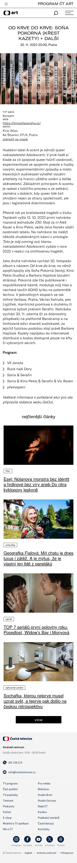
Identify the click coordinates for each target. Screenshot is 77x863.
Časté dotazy (46, 823)
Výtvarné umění (14, 687)
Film (8, 471)
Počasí (7, 812)
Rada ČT (43, 806)
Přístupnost (67, 852)
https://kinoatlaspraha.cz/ (22, 123)
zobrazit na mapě (15, 139)
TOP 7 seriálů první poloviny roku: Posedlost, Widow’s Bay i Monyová (36, 629)
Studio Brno (45, 795)
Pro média (44, 783)
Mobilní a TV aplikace (16, 823)
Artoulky (10, 545)
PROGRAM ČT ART (55, 3)
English (28, 852)
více (38, 719)
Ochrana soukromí (46, 852)
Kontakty (43, 829)
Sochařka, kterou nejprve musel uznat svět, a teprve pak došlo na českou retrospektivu (35, 701)
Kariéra (42, 812)
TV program (10, 783)
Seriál (9, 619)
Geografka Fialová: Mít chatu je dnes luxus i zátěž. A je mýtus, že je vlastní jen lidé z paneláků (38, 558)
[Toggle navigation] (6, 4)
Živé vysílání (10, 789)
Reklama (43, 789)
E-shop (7, 817)
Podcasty (8, 806)
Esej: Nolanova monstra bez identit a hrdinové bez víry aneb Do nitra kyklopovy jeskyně (36, 484)
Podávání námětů (48, 817)
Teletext (8, 800)
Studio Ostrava (47, 800)
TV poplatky (10, 795)
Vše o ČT (8, 829)
